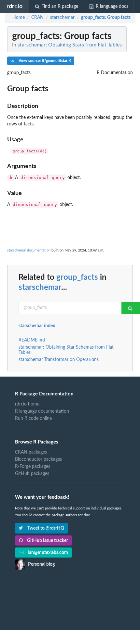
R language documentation (42, 411)
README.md (32, 340)
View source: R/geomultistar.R (44, 61)
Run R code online (33, 418)
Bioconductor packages (38, 459)
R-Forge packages (32, 466)
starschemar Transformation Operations (59, 359)
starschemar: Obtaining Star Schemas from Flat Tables (66, 350)
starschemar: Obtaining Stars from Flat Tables (70, 44)
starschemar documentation (28, 250)
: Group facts (106, 17)
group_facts (77, 277)
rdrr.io (14, 6)
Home (18, 17)
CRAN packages (31, 452)
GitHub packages (32, 473)
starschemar (40, 287)
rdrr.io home (27, 404)
